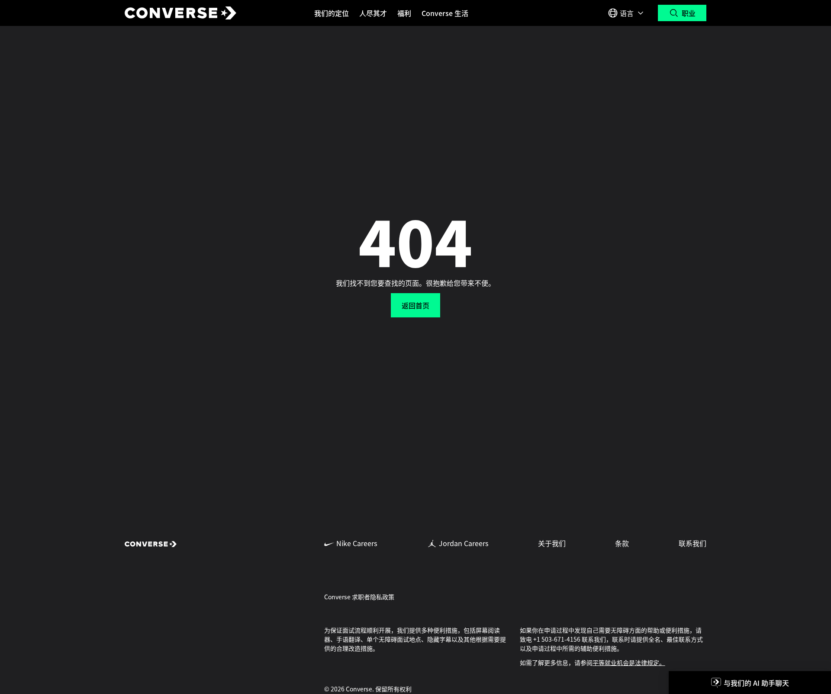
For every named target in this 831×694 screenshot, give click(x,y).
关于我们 (552, 543)
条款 (622, 543)
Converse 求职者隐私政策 (359, 596)
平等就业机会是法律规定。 (629, 662)
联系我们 (692, 543)
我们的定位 (331, 13)
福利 (404, 13)
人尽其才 (373, 13)
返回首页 (415, 305)
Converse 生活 (445, 13)
